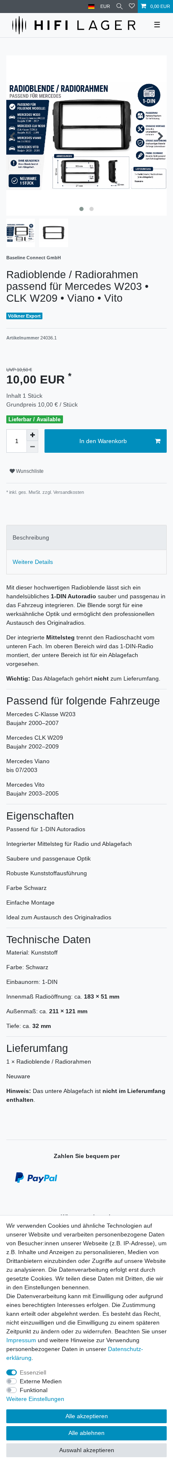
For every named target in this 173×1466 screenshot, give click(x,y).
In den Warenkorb (103, 441)
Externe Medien (41, 1381)
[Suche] (119, 6)
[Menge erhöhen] (32, 435)
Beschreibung (31, 537)
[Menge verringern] (32, 447)
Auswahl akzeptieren (86, 1450)
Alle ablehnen (86, 1432)
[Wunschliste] (132, 6)
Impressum (21, 1340)
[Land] (91, 6)
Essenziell (33, 1372)
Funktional (33, 1390)
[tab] (86, 537)
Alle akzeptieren (87, 1416)
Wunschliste (29, 471)
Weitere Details (33, 561)
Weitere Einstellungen (35, 1399)
